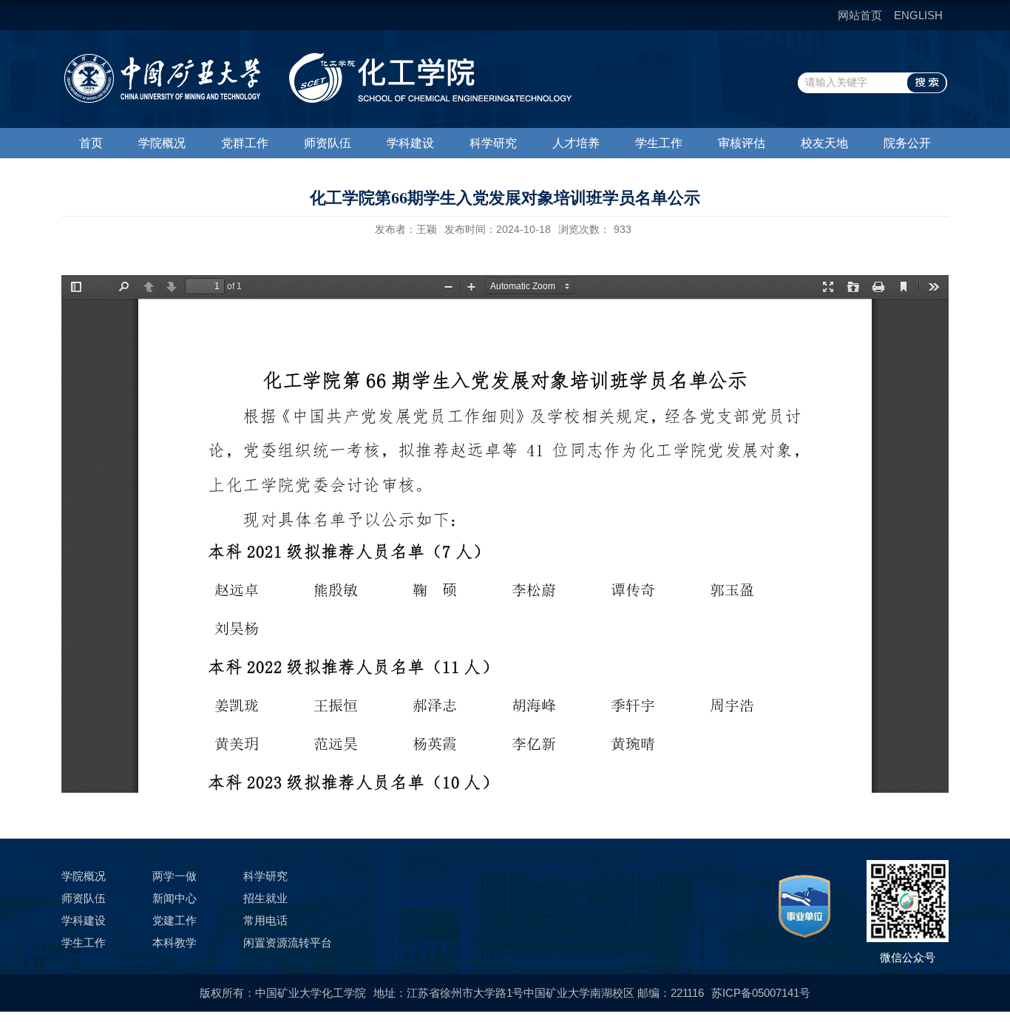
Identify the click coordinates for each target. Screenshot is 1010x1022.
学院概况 (162, 143)
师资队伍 (327, 143)
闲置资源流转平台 (287, 942)
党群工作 (244, 143)
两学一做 (174, 876)
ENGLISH (918, 15)
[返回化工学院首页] (316, 57)
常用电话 (265, 920)
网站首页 (860, 15)
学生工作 (658, 143)
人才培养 (576, 143)
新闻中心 (174, 898)
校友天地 (824, 143)
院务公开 (907, 143)
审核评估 (741, 143)
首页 (91, 143)
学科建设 (410, 143)
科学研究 (493, 143)
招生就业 (265, 898)
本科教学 (174, 942)
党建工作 (174, 920)
